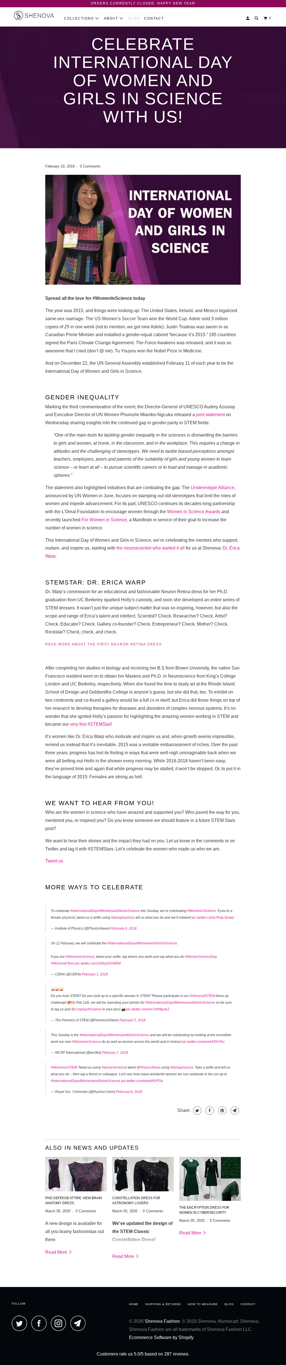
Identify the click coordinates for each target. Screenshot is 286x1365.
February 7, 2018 (115, 1053)
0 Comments (90, 166)
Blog (134, 18)
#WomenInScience (80, 957)
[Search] (257, 18)
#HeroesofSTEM (202, 996)
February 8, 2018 (129, 1092)
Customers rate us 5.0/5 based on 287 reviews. (143, 1354)
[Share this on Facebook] (209, 1110)
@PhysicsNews (148, 1067)
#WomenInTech (63, 963)
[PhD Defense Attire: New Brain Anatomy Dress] (76, 1174)
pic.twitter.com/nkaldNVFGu (142, 1081)
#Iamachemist (112, 1067)
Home (134, 1304)
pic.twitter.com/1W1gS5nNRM (98, 963)
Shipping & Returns (163, 1304)
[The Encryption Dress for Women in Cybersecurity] (210, 1179)
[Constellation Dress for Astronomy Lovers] (143, 1174)
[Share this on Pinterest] (222, 1110)
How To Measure (203, 1304)
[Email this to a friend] (234, 1110)
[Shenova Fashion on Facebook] (40, 1323)
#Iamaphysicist (122, 918)
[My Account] (248, 18)
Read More (56, 1252)
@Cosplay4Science (86, 1009)
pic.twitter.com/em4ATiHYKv (203, 1042)
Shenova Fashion (162, 1321)
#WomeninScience (201, 911)
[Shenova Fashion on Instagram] (60, 1323)
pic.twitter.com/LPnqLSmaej (213, 918)
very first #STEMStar (90, 724)
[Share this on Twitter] (196, 1110)
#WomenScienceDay (201, 957)
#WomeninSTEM (64, 1067)
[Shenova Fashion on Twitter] (21, 1323)
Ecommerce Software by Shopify (161, 1337)
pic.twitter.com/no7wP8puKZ (147, 1009)
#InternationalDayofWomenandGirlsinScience (105, 911)
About (112, 18)
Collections (79, 18)
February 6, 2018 (124, 928)
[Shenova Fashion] (34, 17)
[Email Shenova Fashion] (79, 1323)
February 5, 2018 (133, 1020)
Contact (154, 18)
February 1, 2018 (95, 974)
